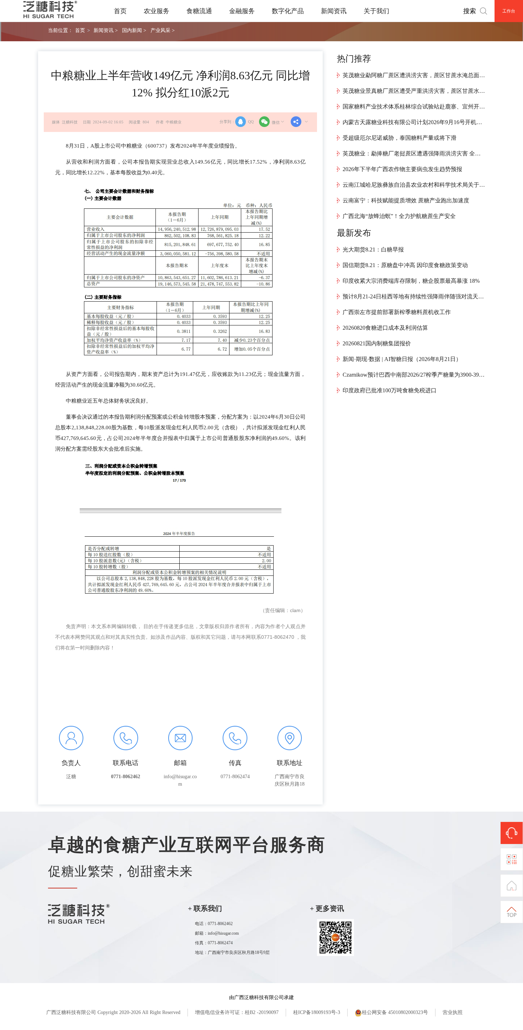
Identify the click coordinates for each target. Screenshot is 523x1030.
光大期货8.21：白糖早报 (373, 249)
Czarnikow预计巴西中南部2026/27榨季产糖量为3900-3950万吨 (414, 375)
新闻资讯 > (106, 30)
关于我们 (376, 11)
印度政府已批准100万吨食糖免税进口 (390, 390)
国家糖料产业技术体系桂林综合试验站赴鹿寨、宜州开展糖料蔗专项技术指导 (414, 106)
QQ (251, 122)
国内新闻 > (134, 30)
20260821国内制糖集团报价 (377, 343)
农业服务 (156, 11)
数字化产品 (288, 11)
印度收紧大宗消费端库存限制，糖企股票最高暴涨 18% (411, 281)
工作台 (508, 11)
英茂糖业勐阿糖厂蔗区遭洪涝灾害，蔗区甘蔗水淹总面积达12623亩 (414, 75)
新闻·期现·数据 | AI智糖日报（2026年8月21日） (402, 359)
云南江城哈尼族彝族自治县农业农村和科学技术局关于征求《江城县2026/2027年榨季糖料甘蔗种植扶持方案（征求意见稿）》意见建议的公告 (414, 185)
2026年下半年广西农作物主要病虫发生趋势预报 (402, 169)
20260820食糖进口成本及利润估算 (385, 328)
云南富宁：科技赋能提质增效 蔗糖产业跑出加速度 (406, 200)
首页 (120, 11)
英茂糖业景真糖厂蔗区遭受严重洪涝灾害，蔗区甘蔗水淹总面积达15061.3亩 (414, 91)
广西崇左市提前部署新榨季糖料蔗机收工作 (397, 312)
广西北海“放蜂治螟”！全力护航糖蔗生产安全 (399, 216)
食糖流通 (199, 11)
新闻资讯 (334, 11)
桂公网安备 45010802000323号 (395, 1012)
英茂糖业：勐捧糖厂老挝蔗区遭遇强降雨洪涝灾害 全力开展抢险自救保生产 (414, 153)
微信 (276, 122)
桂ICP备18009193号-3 (316, 1012)
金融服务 (242, 11)
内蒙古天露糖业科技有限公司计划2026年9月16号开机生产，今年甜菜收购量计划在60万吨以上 (414, 122)
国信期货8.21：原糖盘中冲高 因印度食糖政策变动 (405, 265)
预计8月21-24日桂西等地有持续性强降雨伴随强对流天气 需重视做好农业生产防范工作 (414, 296)
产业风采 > (162, 30)
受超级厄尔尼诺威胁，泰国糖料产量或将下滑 (399, 138)
